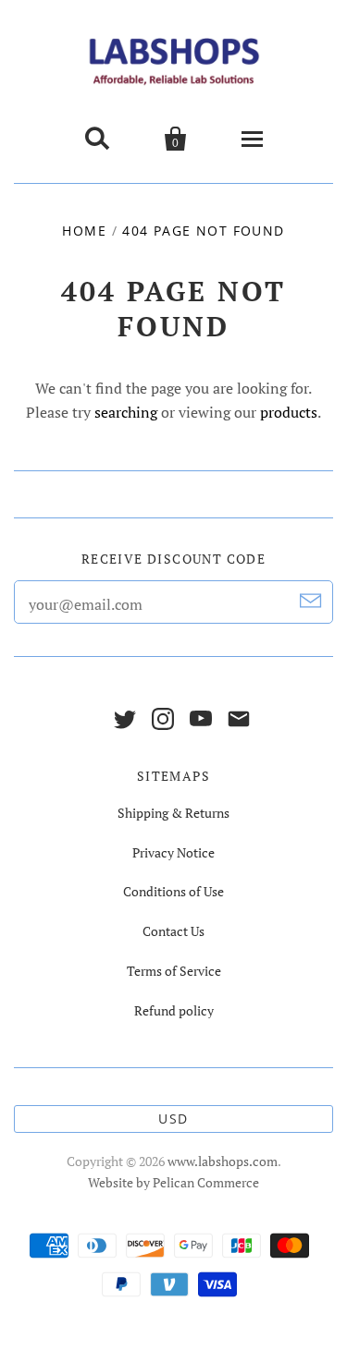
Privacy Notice (173, 852)
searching (125, 412)
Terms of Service (174, 970)
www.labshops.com (222, 1161)
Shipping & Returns (173, 812)
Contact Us (173, 931)
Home (84, 230)
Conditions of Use (173, 891)
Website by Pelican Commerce (173, 1182)
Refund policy (174, 1010)
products (288, 412)
